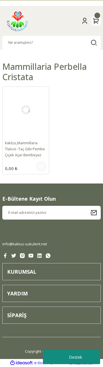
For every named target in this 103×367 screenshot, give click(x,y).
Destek (75, 357)
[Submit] (95, 213)
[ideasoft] (21, 363)
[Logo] (17, 21)
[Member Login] (84, 20)
